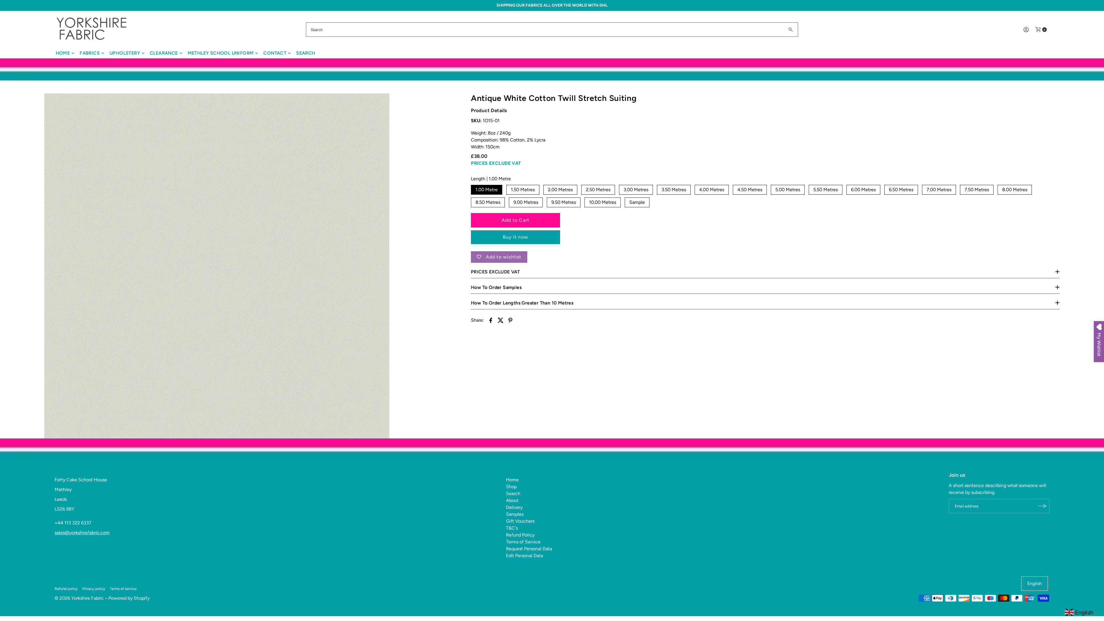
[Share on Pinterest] (510, 320)
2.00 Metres (560, 189)
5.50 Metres (825, 189)
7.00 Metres (939, 189)
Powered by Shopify (129, 598)
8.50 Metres (488, 202)
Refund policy (66, 588)
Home (63, 53)
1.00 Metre (487, 189)
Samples (515, 514)
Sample (637, 202)
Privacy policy (93, 588)
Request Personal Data (529, 548)
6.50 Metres (901, 189)
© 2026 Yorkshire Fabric (79, 598)
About (512, 500)
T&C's (512, 528)
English (1034, 583)
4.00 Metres (711, 189)
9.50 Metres (563, 202)
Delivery (514, 507)
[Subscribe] (1042, 506)
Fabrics (90, 53)
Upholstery (125, 53)
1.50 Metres (523, 189)
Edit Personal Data (524, 555)
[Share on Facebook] (490, 320)
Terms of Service (523, 542)
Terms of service (123, 588)
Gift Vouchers (520, 521)
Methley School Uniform (221, 53)
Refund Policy (520, 535)
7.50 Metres (977, 189)
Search (305, 53)
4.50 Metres (749, 189)
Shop (511, 486)
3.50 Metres (674, 189)
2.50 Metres (598, 189)
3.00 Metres (636, 189)
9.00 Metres (525, 202)
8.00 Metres (1014, 189)
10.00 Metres (602, 202)
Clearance (164, 53)
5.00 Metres (787, 189)
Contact (274, 53)
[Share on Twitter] (500, 320)
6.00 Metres (863, 189)
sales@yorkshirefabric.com (82, 532)
